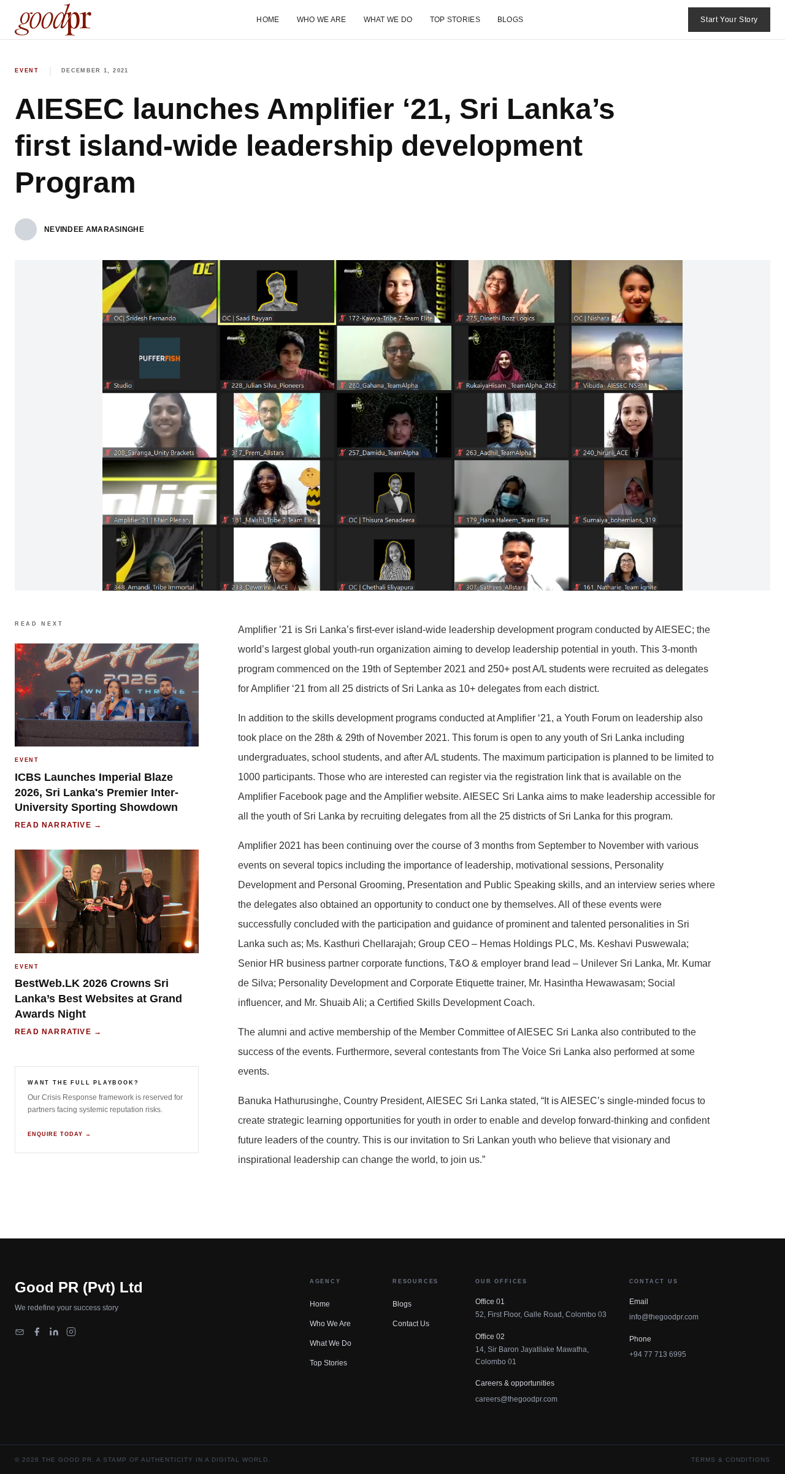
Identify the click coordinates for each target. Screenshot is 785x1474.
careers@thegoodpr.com (516, 1399)
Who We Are (322, 19)
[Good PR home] (53, 20)
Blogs (510, 19)
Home (267, 19)
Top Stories (455, 19)
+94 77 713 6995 (657, 1354)
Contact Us (410, 1323)
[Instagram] (71, 1332)
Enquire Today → (59, 1134)
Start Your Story (729, 19)
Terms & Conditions (730, 1459)
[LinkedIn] (54, 1332)
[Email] (20, 1332)
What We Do (388, 19)
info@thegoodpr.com (664, 1317)
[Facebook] (37, 1332)
